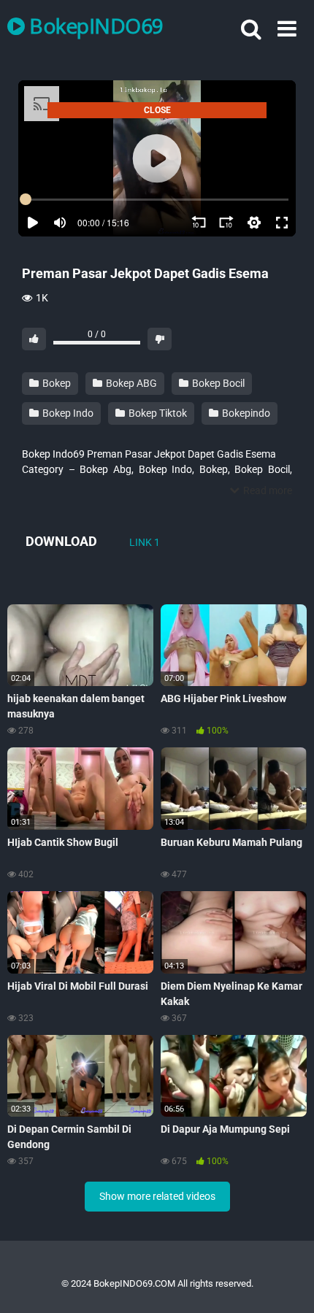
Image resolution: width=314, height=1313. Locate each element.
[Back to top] (287, 1283)
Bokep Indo (66, 413)
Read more (266, 490)
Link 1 (144, 542)
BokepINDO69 (94, 25)
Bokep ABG (130, 383)
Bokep (55, 383)
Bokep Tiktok (156, 413)
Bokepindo (245, 413)
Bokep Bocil (217, 383)
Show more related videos (157, 1196)
